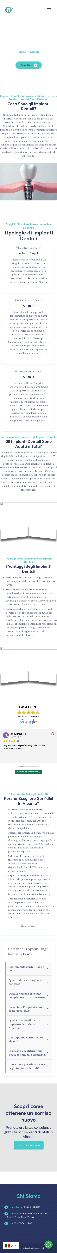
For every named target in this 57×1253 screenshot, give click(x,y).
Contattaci (26, 64)
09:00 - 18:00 (20, 1223)
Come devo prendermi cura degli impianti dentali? (29, 1066)
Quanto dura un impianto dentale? (29, 982)
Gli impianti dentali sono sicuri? (29, 1039)
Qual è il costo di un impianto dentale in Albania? (29, 1024)
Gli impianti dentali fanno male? (29, 968)
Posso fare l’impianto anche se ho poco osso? (29, 1008)
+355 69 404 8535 (24, 1207)
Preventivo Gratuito (28, 1145)
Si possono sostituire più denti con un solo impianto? (29, 1052)
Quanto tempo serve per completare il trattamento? (29, 995)
